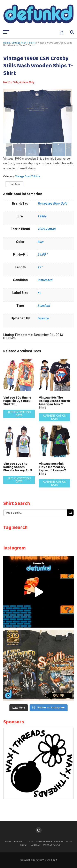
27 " (40, 267)
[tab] (14, 184)
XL (39, 293)
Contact (35, 845)
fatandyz (43, 318)
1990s (41, 216)
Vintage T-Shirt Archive (49, 842)
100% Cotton (46, 229)
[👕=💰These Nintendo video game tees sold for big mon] (38, 592)
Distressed (44, 280)
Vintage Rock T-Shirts (24, 43)
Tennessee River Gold (52, 203)
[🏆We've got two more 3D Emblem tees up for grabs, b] (38, 665)
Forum (18, 842)
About (23, 845)
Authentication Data (19, 414)
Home (6, 43)
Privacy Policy (51, 845)
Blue (40, 242)
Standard (43, 306)
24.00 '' (42, 254)
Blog (69, 842)
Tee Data (14, 184)
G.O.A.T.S (29, 842)
